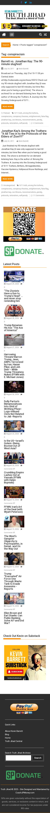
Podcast (6, 113)
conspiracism (6, 116)
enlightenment (34, 116)
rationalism (13, 123)
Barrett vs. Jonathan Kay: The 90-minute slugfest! (22, 63)
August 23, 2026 (12, 434)
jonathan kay (6, 120)
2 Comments (38, 123)
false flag (44, 116)
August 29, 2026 (12, 284)
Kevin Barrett (23, 69)
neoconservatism (29, 120)
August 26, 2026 (12, 394)
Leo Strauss (16, 120)
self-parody (23, 123)
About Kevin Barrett (14, 731)
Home (15, 45)
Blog (7, 734)
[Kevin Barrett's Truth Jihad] (4, 34)
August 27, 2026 (12, 347)
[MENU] (12, 34)
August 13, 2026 (12, 500)
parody (39, 120)
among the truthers (30, 113)
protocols (4, 123)
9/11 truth (18, 113)
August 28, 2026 (12, 318)
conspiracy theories (20, 116)
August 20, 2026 (12, 465)
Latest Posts (11, 264)
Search (37, 758)
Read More (8, 106)
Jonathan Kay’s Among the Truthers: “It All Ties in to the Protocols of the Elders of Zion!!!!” (24, 133)
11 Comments (38, 195)
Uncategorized (9, 185)
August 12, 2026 (12, 567)
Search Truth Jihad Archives (18, 753)
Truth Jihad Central (13, 741)
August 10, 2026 (12, 606)
